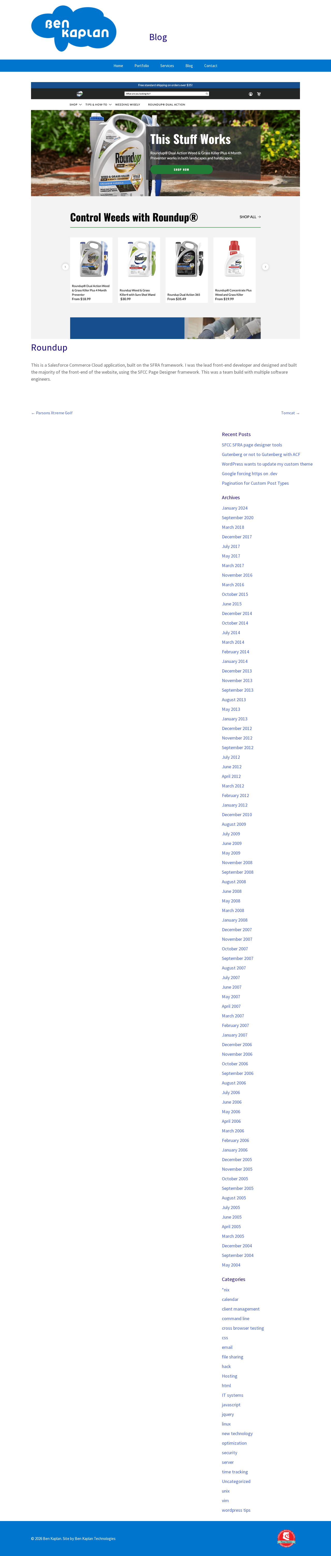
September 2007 (237, 958)
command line (235, 1318)
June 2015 (232, 604)
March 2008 (233, 910)
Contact (210, 65)
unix (226, 1491)
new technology (237, 1433)
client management (241, 1309)
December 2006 (237, 1044)
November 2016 (237, 575)
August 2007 (234, 968)
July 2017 (231, 546)
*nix (225, 1290)
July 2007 (231, 977)
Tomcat (290, 412)
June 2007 (232, 987)
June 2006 (232, 1102)
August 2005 (234, 1198)
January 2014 (234, 661)
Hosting (229, 1376)
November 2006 (237, 1054)
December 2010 (237, 814)
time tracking (235, 1472)
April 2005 (231, 1226)
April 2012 (231, 776)
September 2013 (237, 690)
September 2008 (237, 872)
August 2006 (234, 1083)
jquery (228, 1414)
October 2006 (235, 1064)
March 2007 (233, 1016)
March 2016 (233, 585)
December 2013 (237, 671)
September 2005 (237, 1188)
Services (167, 65)
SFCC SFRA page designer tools (252, 445)
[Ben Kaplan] (74, 30)
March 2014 (233, 642)
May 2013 (231, 709)
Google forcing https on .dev (249, 473)
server (228, 1462)
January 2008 (234, 920)
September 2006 (237, 1073)
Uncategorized (236, 1481)
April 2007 (231, 1006)
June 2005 (232, 1217)
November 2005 (237, 1169)
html (226, 1385)
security (229, 1453)
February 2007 (235, 1025)
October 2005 (235, 1179)
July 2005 (231, 1207)
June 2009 (232, 843)
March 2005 (233, 1236)
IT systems (232, 1395)
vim (225, 1500)
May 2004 (231, 1265)
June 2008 (232, 891)
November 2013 (237, 680)
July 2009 (231, 834)
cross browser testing (243, 1328)
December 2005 (237, 1159)
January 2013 (234, 719)
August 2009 (234, 824)
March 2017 (233, 565)
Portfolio (141, 65)
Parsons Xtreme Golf (52, 412)
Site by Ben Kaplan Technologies (89, 1538)
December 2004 (237, 1246)
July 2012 (231, 757)
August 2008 (234, 882)
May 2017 (231, 556)
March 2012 (233, 786)
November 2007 (237, 939)
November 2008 (237, 862)
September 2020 (237, 517)
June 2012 (232, 767)
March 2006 (233, 1131)
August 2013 (234, 700)
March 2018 (233, 527)
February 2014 (235, 652)
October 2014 (235, 623)
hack (226, 1366)
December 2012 (237, 728)
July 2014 (231, 632)
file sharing (232, 1357)
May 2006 (231, 1111)
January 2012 (234, 805)
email (227, 1347)
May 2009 (231, 853)
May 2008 (231, 901)
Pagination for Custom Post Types (255, 483)
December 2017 (237, 537)
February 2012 (235, 795)
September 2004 (237, 1255)
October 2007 (235, 949)
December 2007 (237, 929)
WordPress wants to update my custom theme (267, 464)
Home (118, 65)
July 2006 (231, 1092)
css (225, 1338)
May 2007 (231, 997)
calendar (230, 1299)
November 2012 (237, 738)
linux (226, 1424)
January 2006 (234, 1150)
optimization (234, 1443)
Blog (189, 65)
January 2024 (234, 508)
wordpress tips (236, 1510)
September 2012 (237, 747)
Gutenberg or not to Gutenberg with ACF (261, 454)
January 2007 (234, 1035)
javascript (231, 1405)
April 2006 (231, 1121)
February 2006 (235, 1140)
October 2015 (235, 594)
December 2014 (237, 613)
